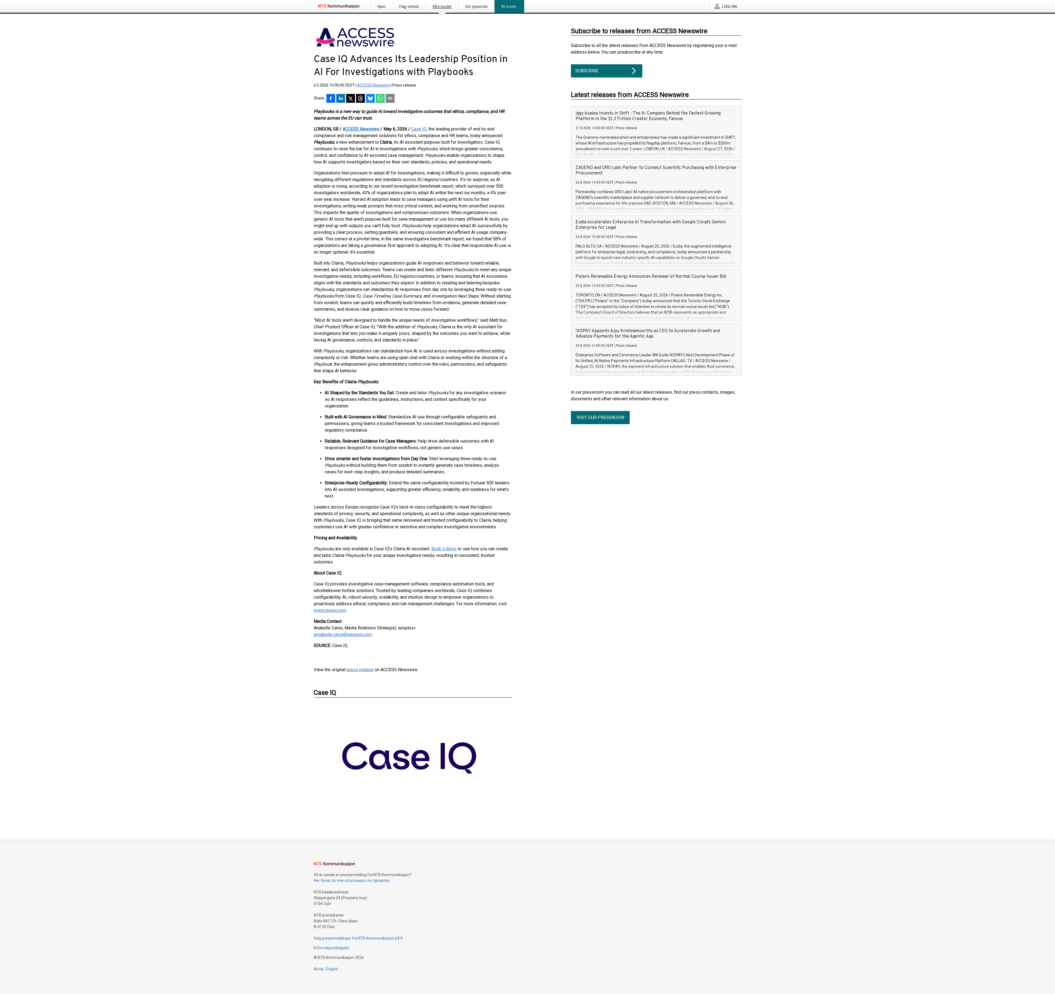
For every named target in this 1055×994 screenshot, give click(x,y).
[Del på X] (350, 99)
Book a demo (444, 548)
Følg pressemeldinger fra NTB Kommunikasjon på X (358, 938)
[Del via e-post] (390, 99)
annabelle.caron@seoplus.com (343, 634)
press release (360, 669)
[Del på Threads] (360, 99)
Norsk (319, 969)
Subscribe (586, 70)
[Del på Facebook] (330, 99)
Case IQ (419, 129)
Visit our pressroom (600, 417)
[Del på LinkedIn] (340, 99)
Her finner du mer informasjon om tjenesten (352, 880)
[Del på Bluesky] (370, 99)
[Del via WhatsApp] (380, 99)
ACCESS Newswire (373, 85)
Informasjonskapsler (331, 948)
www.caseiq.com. (330, 610)
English (332, 969)
